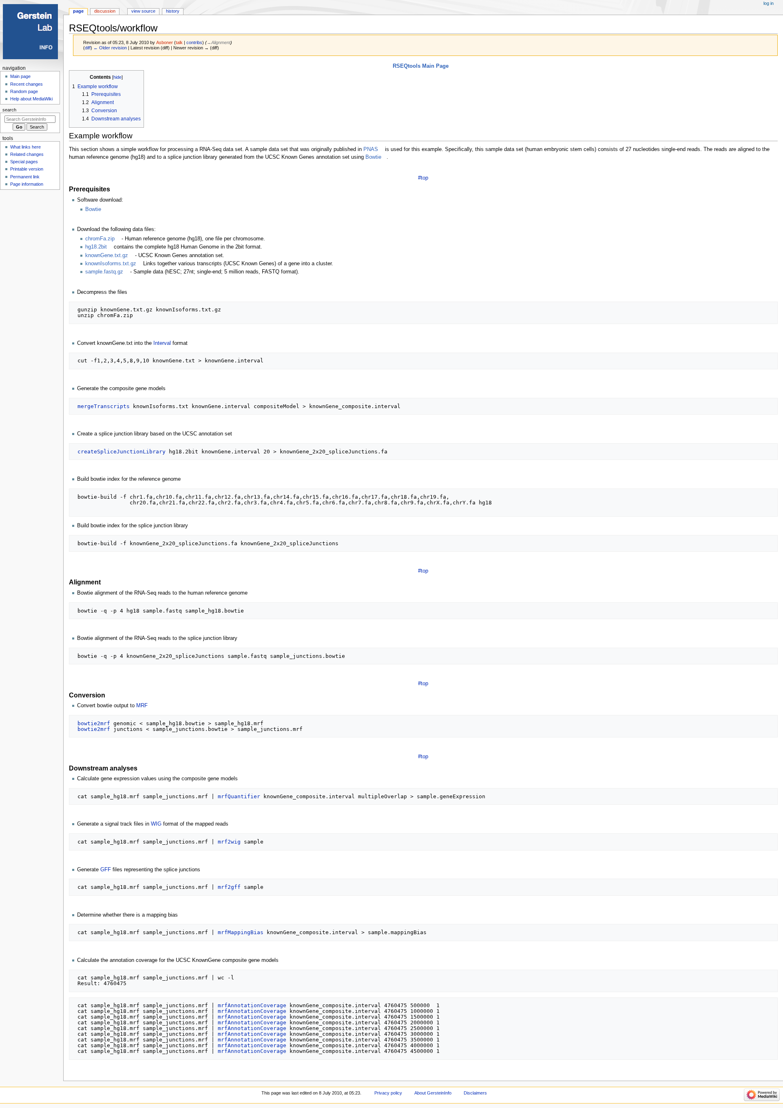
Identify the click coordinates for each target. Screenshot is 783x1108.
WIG (156, 824)
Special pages (24, 161)
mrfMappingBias (240, 932)
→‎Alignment (218, 42)
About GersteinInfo (432, 1092)
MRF (142, 705)
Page (78, 11)
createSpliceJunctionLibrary (121, 452)
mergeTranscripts (103, 406)
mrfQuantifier (239, 796)
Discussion (104, 11)
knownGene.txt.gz (106, 255)
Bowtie (373, 157)
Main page (20, 76)
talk (179, 42)
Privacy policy (388, 1092)
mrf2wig (229, 842)
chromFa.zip (100, 239)
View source (143, 11)
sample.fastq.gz (105, 272)
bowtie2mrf (93, 723)
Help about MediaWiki (31, 98)
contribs (194, 42)
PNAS (370, 149)
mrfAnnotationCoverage (252, 1005)
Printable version (26, 169)
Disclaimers (475, 1092)
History (172, 11)
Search (9, 109)
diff (88, 47)
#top (423, 178)
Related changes (27, 154)
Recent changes (26, 84)
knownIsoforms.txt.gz (110, 263)
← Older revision (110, 47)
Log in (768, 3)
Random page (24, 91)
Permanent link (25, 176)
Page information (26, 184)
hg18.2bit (96, 247)
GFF (105, 870)
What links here (25, 146)
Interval (162, 343)
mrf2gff (229, 887)
